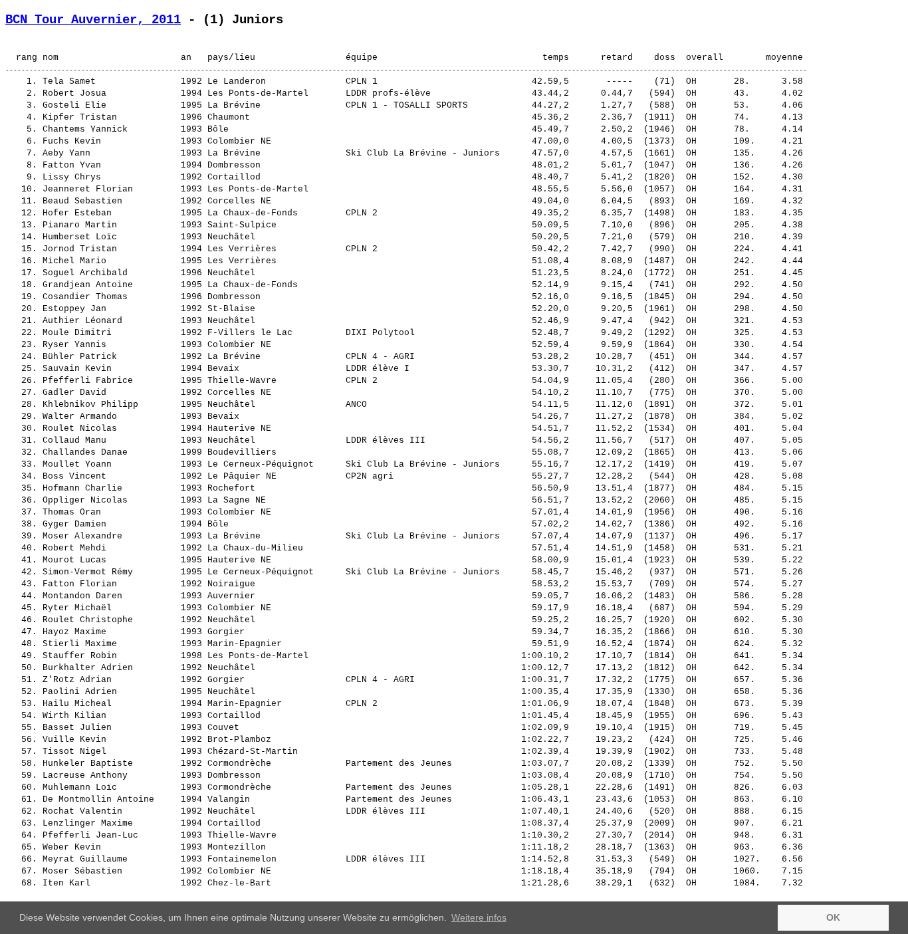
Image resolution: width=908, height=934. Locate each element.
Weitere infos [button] (479, 917)
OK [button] (833, 917)
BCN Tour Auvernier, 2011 (93, 20)
